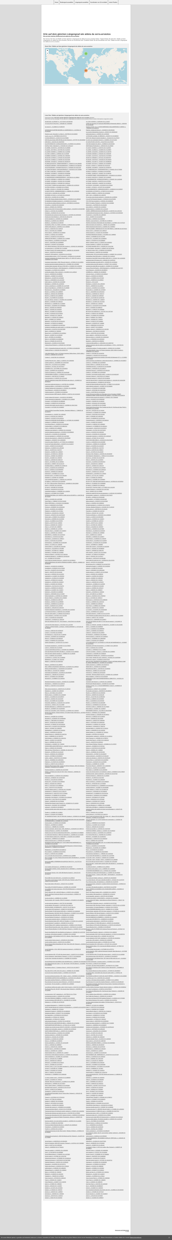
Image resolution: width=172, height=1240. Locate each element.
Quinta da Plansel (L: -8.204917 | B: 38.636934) (56, 830)
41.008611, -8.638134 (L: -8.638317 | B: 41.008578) (98, 173)
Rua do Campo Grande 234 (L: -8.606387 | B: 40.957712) (100, 936)
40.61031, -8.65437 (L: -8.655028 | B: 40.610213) (98, 165)
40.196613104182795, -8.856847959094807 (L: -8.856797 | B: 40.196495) (63, 163)
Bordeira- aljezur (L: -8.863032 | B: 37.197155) (97, 329)
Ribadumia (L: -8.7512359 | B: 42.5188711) (55, 849)
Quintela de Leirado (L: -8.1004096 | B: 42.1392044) (98, 832)
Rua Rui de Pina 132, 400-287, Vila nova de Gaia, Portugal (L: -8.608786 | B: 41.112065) (63, 989)
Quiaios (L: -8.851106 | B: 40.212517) (95, 826)
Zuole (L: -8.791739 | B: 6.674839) (94, 1195)
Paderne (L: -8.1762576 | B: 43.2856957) (55, 762)
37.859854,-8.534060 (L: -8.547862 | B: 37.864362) (57, 155)
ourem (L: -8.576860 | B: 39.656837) (54, 756)
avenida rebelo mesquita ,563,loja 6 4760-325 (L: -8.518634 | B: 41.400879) (63, 266)
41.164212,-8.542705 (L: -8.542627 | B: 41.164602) (98, 177)
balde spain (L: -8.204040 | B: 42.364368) (55, 282)
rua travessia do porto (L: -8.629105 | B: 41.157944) (57, 996)
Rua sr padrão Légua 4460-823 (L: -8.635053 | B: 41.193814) (101, 994)
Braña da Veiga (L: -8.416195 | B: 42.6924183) (97, 337)
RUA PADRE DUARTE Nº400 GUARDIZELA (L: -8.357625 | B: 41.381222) (63, 978)
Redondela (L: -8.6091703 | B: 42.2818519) (96, 838)
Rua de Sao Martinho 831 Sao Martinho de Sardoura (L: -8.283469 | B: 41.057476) (65, 932)
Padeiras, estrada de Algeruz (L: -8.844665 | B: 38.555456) (100, 130)
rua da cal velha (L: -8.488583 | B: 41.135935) (56, 898)
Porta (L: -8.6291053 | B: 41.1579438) (95, 799)
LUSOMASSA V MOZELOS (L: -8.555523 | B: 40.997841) (100, 655)
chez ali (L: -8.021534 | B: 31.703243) (95, 410)
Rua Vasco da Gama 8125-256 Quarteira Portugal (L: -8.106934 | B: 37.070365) (105, 998)
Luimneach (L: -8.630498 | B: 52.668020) (96, 653)
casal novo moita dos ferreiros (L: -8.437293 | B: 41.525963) (59, 384)
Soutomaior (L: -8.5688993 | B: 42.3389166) (55, 1074)
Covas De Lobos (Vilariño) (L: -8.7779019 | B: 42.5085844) (59, 442)
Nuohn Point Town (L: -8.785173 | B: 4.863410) (97, 740)
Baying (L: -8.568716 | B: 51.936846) (54, 295)
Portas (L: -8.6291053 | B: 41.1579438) (54, 801)
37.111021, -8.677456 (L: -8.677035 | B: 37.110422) (57, 149)
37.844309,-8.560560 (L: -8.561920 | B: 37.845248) (98, 153)
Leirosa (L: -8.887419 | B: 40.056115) (54, 630)
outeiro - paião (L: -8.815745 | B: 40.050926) (56, 758)
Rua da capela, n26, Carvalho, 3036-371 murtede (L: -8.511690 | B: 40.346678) (64, 900)
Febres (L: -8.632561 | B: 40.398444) (95, 503)
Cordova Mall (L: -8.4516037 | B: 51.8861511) (56, 426)
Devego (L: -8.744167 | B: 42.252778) (95, 457)
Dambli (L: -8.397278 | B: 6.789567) (94, 450)
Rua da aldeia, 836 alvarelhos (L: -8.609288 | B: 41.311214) (100, 894)
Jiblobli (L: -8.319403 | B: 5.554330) (53, 584)
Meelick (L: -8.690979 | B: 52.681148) (95, 694)
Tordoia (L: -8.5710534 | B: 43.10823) (54, 1103)
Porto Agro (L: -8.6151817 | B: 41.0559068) (55, 805)
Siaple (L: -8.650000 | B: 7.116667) (94, 1050)
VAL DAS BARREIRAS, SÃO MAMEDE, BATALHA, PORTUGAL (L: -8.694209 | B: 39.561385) (105, 1138)
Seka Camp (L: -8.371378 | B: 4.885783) (96, 1041)
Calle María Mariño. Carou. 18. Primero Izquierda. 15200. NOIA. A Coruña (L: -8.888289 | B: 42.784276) (104, 351)
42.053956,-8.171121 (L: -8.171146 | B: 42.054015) (57, 195)
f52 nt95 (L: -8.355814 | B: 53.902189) (95, 497)
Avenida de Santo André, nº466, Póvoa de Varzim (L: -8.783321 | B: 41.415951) (64, 262)
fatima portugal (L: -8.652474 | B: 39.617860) (97, 501)
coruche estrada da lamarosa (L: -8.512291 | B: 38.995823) (59, 432)
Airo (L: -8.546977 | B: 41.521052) (94, 216)
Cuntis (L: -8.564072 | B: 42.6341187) (54, 446)
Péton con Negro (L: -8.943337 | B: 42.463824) (97, 781)
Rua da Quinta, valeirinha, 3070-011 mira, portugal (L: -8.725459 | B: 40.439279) (105, 911)
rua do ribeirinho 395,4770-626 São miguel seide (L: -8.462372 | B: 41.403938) (105, 954)
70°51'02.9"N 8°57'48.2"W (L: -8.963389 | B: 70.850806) (58, 123)
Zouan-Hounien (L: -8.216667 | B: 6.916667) (97, 1193)
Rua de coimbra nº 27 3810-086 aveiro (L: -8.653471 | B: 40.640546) (102, 923)
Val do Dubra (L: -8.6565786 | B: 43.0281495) (56, 1141)
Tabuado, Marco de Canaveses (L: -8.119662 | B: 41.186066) (60, 1081)
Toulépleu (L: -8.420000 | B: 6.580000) (54, 1105)
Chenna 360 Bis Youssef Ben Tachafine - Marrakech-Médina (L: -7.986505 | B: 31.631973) (64, 411)
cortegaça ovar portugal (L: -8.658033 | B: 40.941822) (58, 430)
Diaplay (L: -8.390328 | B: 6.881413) (54, 459)
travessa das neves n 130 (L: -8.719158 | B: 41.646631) (99, 1113)
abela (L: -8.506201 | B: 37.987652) (53, 207)
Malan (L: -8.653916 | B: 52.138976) (54, 664)
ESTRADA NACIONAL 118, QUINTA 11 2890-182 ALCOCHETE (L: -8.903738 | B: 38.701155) (64, 496)
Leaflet (116, 83)
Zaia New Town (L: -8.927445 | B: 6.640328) (96, 1184)
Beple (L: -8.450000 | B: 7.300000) (94, 303)
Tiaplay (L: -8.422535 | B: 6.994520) (94, 1093)
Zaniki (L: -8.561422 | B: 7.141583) (53, 1186)
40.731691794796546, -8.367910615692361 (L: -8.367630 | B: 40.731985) (63, 169)
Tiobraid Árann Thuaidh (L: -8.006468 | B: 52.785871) (99, 1097)
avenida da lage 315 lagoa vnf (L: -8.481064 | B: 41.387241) (100, 260)
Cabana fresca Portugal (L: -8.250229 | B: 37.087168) (58, 345)
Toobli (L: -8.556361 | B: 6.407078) (94, 1101)
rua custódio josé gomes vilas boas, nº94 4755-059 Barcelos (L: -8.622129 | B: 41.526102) (64, 889)
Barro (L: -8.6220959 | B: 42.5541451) (95, 291)
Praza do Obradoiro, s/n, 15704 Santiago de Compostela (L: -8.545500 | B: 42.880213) (104, 820)
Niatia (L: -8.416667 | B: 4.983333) (53, 728)
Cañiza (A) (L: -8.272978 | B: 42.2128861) (55, 364)
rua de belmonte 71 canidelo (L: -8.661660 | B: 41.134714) (59, 923)
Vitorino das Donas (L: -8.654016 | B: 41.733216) (57, 1166)
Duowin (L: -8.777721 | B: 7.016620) (95, 475)
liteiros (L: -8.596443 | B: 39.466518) (54, 638)
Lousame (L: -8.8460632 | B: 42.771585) (96, 649)
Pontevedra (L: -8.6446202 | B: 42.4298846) (96, 795)
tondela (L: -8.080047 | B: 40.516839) (54, 1101)
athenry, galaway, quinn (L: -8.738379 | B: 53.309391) (99, 242)
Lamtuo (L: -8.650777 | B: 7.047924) (95, 617)
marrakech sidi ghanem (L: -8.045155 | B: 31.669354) (99, 681)
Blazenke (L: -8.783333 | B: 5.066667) (54, 317)
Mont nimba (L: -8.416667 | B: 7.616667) (96, 708)
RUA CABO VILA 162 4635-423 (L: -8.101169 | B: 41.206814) (60, 878)
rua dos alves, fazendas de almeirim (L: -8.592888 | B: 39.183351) (61, 958)
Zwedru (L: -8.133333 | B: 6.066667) (95, 1197)
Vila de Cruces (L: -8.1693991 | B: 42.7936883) (97, 1154)
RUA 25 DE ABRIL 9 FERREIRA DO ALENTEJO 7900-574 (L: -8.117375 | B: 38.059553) (63, 862)
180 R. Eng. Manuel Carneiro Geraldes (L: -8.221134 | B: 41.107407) (102, 138)
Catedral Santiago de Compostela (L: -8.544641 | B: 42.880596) (60, 388)
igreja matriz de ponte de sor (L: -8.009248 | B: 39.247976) (100, 560)
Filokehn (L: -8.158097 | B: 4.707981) (54, 511)
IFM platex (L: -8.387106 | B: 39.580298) (96, 558)
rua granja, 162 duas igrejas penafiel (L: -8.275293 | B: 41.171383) (102, 965)
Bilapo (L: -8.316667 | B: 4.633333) (53, 311)
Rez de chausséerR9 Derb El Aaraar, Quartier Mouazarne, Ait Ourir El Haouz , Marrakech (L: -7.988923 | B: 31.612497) (64, 846)
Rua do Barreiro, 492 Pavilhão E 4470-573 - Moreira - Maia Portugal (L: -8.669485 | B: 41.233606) (65, 937)
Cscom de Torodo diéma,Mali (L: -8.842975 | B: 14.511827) (59, 444)
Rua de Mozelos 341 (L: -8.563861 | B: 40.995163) (98, 927)
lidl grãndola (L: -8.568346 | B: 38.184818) (96, 634)
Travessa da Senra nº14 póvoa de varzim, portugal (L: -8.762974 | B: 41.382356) (64, 1111)
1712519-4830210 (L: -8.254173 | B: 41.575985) (57, 138)
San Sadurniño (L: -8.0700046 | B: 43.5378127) (56, 1015)
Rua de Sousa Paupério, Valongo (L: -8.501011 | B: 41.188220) (101, 932)
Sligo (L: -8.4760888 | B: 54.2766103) (95, 1062)
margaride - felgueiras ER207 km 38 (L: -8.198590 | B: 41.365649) (102, 674)
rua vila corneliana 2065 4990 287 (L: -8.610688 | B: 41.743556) (60, 1000)
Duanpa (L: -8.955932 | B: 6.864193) (54, 471)
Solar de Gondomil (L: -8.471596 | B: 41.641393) (98, 1066)
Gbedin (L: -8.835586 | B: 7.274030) (53, 528)
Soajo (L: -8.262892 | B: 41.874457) (53, 1064)
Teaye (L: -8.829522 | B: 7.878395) (94, 1089)
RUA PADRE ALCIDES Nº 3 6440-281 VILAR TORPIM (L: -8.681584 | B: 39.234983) (106, 976)
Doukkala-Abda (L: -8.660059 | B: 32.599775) (56, 465)
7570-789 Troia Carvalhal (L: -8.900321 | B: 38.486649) (99, 201)
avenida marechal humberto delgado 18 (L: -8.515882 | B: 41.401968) (62, 264)
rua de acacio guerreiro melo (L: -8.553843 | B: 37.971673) (59, 919)
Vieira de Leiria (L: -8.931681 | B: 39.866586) (97, 1150)
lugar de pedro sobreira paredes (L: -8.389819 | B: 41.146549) (60, 653)
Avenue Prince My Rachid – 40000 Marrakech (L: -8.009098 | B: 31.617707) (104, 268)
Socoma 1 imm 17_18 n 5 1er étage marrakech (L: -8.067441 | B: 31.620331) (63, 1066)
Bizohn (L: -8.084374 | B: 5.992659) (94, 313)
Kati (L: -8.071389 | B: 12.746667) (94, 594)
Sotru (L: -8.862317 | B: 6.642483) (53, 1072)
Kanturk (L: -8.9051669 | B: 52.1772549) (54, 594)
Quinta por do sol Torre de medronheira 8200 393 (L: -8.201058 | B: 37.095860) (64, 832)
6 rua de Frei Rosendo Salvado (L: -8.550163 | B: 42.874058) (101, 199)
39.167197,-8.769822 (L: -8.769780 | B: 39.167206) (57, 159)
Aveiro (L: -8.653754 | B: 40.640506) (54, 252)
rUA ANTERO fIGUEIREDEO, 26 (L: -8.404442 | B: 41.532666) (101, 870)
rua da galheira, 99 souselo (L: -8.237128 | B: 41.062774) (59, 905)
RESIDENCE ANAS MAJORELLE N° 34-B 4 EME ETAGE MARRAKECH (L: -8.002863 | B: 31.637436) (63, 843)
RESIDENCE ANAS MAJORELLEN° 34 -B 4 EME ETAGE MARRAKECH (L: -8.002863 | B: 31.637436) (104, 843)
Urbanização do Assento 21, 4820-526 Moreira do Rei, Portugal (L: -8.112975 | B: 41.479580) (64, 1136)
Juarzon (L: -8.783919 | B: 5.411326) (95, 586)
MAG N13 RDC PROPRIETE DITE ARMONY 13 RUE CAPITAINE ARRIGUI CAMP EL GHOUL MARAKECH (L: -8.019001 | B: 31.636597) (106, 662)
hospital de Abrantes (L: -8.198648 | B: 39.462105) (57, 556)
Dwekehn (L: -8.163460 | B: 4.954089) (54, 477)
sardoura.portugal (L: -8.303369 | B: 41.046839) (56, 1035)
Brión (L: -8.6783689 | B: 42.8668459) (54, 339)
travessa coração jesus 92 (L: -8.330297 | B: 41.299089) (99, 1107)
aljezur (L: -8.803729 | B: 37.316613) (54, 228)
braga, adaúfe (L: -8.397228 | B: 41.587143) (96, 335)
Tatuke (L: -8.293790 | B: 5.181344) (94, 1087)
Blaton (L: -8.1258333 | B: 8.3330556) (95, 315)
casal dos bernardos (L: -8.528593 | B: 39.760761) (98, 382)
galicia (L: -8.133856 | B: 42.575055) (54, 521)
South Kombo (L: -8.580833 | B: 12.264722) (96, 1072)
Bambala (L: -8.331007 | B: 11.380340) (95, 284)
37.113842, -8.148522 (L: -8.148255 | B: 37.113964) (98, 149)
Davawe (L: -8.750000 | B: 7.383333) (54, 454)
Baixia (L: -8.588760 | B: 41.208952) (95, 280)
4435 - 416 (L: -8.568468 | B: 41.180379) (96, 195)
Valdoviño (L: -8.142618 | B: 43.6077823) (96, 1141)
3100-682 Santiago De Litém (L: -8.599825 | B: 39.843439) (100, 144)
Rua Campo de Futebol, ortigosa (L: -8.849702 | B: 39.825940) (101, 878)
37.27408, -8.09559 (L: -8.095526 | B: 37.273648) (57, 153)
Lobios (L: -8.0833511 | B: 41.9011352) (54, 640)
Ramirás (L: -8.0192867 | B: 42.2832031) (96, 836)
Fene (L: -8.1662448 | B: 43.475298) (54, 505)
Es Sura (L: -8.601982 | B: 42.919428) (54, 487)
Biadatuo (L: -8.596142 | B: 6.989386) (95, 309)
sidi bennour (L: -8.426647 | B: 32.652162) (96, 1052)
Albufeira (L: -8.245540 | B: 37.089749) (54, 220)
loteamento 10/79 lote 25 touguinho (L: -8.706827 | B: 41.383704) (102, 645)
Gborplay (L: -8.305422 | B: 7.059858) (95, 532)
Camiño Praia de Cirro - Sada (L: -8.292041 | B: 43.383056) (59, 360)
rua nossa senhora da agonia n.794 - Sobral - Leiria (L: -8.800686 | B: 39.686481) (65, 976)
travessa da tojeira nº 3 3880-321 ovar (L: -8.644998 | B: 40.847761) (102, 1111)
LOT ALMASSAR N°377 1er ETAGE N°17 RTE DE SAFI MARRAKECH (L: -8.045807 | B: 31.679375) (106, 643)
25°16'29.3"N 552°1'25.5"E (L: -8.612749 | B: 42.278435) (100, 142)
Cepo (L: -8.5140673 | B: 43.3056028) (95, 399)
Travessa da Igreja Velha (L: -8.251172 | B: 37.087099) (58, 1109)
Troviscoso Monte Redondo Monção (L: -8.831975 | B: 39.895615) (61, 1125)
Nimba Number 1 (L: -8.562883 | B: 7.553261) (97, 732)
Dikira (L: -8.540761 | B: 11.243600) (94, 459)
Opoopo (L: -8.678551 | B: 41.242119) (54, 752)
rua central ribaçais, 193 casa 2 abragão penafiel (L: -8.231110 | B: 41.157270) (105, 880)
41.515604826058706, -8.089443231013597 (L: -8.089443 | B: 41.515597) (104, 189)
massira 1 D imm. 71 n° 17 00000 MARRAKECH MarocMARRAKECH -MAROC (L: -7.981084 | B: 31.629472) (106, 127)
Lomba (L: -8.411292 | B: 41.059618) (95, 640)
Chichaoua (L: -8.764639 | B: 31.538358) (96, 412)
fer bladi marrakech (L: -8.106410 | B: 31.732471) (98, 505)
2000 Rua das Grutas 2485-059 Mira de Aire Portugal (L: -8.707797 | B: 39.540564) (65, 140)
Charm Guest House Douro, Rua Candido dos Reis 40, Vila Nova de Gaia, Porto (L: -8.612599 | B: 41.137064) (106, 408)
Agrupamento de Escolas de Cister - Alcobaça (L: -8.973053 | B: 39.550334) (104, 213)
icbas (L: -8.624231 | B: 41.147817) (94, 556)
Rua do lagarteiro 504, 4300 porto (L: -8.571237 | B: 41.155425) (101, 944)
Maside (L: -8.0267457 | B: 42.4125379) (54, 685)
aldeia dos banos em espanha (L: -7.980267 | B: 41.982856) (100, 224)
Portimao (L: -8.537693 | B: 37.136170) (95, 801)
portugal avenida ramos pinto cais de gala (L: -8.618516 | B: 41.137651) (62, 809)
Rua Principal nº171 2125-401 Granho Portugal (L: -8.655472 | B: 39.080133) (105, 982)
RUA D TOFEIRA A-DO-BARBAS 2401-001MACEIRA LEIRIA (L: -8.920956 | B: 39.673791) (105, 889)
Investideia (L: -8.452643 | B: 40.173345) (55, 568)
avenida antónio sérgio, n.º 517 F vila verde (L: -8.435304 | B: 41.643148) (63, 256)
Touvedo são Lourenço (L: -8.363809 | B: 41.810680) (58, 1107)
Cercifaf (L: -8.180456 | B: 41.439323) (95, 401)
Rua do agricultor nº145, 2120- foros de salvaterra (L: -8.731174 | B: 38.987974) (105, 934)
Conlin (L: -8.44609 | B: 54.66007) (94, 422)
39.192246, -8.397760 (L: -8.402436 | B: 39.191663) (98, 159)
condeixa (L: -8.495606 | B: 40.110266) (54, 422)
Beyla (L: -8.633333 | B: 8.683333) (53, 307)
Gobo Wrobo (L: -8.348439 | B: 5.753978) (96, 538)
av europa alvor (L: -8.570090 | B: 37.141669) (56, 248)
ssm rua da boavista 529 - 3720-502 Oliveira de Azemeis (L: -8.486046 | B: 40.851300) (104, 1075)
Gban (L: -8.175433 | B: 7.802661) (94, 525)
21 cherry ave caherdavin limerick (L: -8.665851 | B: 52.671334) (101, 140)
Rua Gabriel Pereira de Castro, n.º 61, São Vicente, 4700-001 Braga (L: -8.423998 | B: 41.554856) (65, 964)
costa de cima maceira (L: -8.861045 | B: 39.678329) (57, 438)
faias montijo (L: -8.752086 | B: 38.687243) (96, 499)
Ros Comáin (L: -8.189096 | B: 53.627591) (55, 851)
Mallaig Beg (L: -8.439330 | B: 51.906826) (96, 666)
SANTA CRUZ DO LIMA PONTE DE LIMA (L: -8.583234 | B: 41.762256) (62, 1023)
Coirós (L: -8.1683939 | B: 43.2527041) (95, 418)
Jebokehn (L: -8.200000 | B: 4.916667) (54, 582)
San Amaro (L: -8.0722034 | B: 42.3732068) (96, 1013)
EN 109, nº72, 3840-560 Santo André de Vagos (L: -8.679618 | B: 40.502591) (104, 481)
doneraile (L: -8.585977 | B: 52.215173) (54, 463)
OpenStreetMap (123, 83)
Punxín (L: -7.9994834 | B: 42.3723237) (95, 822)
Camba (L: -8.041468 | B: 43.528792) (95, 353)
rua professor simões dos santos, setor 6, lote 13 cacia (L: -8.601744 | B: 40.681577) (65, 987)
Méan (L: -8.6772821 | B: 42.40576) (53, 693)
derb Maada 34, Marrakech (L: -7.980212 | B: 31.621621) (100, 455)
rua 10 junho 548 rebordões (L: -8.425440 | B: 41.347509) (100, 855)
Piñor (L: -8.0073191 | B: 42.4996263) (54, 785)
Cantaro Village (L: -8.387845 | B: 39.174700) (97, 364)
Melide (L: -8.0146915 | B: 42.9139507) (54, 696)
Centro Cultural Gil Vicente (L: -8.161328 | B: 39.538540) (58, 397)
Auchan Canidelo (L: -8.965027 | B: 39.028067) (97, 244)
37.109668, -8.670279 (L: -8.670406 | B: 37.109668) (57, 147)
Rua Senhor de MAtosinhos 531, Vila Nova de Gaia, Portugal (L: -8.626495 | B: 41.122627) (105, 991)
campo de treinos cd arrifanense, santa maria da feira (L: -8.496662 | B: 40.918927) (106, 360)
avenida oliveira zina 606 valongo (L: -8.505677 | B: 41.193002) (101, 264)
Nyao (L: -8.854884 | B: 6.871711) (53, 742)
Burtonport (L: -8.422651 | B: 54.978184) (55, 343)
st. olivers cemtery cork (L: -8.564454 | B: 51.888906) (58, 1077)
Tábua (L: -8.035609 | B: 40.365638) (95, 1079)
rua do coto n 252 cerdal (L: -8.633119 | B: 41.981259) (99, 940)
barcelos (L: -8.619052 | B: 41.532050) (95, 287)
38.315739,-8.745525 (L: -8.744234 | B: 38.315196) (57, 157)
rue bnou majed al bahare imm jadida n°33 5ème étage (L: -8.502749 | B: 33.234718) (104, 1003)
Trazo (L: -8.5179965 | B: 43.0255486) (95, 1121)
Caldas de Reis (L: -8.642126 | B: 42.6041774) (56, 350)
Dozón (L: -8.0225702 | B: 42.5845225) (54, 467)
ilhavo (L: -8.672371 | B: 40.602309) (94, 562)
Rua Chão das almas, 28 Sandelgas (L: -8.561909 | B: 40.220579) (102, 881)
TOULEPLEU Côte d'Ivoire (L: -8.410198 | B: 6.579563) (99, 1105)
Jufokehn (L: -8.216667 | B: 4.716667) (54, 590)
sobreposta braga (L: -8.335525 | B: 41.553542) (97, 134)
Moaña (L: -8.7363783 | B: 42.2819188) (95, 702)
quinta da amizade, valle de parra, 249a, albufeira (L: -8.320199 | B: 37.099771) (64, 828)
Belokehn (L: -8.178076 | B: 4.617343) (95, 301)
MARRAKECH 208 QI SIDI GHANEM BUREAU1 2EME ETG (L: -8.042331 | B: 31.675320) (105, 679)
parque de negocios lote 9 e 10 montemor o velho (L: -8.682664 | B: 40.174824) (105, 771)
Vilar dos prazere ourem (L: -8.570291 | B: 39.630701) (99, 1160)
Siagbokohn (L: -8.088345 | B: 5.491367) (96, 1048)
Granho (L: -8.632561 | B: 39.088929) (95, 548)
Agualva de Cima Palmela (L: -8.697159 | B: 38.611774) (58, 216)
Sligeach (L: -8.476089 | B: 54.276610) (54, 1062)
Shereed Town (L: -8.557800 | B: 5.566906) (55, 1048)
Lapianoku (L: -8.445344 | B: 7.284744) (54, 619)
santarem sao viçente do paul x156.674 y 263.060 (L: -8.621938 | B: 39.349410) (64, 1027)
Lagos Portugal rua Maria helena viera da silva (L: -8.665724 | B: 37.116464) (104, 615)
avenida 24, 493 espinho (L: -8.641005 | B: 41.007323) (58, 254)
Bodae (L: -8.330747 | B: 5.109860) (94, 321)
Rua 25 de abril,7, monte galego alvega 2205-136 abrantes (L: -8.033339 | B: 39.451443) (104, 864)
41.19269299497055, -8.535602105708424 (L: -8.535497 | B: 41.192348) (104, 179)
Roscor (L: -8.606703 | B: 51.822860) (54, 853)
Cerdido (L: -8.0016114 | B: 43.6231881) (96, 403)
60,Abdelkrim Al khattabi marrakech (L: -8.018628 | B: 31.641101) (61, 201)
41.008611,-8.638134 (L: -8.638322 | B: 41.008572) (57, 175)
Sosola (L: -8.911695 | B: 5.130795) (53, 1070)
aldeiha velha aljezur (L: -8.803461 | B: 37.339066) (57, 226)
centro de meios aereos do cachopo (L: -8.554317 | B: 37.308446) (102, 397)
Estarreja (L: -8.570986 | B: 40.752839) (54, 493)
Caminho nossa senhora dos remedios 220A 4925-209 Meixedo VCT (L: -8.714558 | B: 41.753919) (106, 358)
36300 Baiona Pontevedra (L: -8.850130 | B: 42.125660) (99, 145)
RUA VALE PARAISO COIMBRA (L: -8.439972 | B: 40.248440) (60, 998)
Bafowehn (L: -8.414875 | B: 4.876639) (54, 278)
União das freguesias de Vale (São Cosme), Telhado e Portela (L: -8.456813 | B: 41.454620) (64, 1131)
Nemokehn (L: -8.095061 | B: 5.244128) (95, 724)
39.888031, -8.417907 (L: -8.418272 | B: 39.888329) (98, 161)
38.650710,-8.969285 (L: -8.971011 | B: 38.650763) (98, 157)
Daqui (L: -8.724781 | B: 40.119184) (94, 452)
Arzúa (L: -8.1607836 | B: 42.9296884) (54, 242)
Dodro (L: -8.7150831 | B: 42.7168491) (54, 461)
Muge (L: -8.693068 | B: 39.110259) (94, 718)
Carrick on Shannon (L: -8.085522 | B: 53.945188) (57, 372)
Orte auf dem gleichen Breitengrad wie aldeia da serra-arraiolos (61, 36)
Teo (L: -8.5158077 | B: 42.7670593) (95, 1091)
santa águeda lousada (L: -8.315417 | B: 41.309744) (57, 1021)
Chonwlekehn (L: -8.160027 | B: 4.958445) (55, 414)
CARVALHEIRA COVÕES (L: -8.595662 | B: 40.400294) (58, 374)
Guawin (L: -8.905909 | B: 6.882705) (95, 550)
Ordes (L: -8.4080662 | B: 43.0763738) (95, 752)
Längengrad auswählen (81, 2)
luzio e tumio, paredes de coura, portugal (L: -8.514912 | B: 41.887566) (103, 657)
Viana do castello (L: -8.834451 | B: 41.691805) (56, 1150)
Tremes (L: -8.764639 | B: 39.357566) (54, 1123)
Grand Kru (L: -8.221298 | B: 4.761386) (54, 548)
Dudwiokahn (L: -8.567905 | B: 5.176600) (96, 473)
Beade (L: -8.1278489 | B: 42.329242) (54, 297)
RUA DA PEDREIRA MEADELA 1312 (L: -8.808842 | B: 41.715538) (102, 909)
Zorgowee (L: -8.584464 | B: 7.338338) (54, 1193)
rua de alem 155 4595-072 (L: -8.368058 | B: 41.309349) (100, 919)
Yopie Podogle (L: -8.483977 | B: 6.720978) (55, 1182)
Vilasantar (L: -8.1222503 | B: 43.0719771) (55, 1164)
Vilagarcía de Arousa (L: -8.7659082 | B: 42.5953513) (58, 1158)
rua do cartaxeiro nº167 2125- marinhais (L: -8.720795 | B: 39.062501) (103, 938)
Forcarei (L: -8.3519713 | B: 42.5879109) (55, 515)
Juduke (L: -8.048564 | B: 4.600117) (94, 588)
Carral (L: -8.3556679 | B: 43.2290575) (54, 370)
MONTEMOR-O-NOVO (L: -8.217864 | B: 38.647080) (99, 710)
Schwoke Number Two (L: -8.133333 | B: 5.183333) (98, 1039)
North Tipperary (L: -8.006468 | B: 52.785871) (97, 738)
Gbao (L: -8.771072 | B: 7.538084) (53, 526)
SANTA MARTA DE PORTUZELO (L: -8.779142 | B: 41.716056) (60, 1025)
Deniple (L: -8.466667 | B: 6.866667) (54, 455)
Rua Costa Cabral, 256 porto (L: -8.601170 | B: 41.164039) (59, 883)
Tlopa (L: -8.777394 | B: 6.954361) (53, 1099)
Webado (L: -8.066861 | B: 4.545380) (95, 1168)
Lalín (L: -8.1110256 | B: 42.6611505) (54, 617)
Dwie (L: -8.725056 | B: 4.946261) (94, 477)
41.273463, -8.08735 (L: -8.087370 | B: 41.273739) (98, 181)
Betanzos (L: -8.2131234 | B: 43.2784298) (96, 305)
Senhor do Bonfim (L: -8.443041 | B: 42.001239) (56, 1042)
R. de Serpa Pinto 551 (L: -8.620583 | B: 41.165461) (98, 834)
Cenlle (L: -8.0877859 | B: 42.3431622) (95, 392)
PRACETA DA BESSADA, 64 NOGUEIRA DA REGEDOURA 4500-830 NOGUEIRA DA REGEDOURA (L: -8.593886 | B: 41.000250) (65, 820)
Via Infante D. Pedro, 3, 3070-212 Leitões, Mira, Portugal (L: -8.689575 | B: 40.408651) (104, 1148)
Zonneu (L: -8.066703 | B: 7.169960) (54, 1191)
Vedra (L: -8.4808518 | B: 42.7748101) (54, 1147)
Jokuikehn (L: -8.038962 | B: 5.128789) (95, 584)
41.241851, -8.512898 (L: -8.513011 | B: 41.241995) (57, 181)
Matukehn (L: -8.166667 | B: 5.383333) (54, 691)
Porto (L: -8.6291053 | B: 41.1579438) (95, 803)
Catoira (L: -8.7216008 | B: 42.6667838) (95, 388)
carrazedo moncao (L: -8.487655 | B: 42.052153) (98, 370)
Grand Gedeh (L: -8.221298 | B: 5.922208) (55, 546)
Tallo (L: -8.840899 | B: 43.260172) (94, 1081)
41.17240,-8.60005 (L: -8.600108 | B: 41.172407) (98, 121)
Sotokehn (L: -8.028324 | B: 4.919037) (95, 1070)
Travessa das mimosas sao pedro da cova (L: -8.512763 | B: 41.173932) (62, 1113)
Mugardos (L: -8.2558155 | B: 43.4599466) (55, 718)
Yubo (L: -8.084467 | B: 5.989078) (94, 1182)
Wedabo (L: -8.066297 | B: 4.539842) (95, 1170)
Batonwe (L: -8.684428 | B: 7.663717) (95, 293)
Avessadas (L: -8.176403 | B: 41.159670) (55, 270)
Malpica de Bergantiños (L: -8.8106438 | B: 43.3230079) (58, 668)
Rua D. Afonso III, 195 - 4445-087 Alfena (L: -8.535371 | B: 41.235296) (62, 892)
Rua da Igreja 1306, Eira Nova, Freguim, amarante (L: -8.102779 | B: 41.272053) (105, 905)
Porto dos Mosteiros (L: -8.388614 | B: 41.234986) (98, 805)
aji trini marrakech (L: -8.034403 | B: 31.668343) (56, 218)
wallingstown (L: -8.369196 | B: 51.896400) (55, 1168)
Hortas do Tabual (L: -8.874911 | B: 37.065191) (56, 554)
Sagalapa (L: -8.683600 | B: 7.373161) (54, 1009)
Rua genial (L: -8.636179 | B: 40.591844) (96, 963)
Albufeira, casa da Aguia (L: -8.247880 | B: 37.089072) (99, 220)
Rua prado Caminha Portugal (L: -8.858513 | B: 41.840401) (59, 980)
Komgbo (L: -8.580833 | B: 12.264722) (54, 603)
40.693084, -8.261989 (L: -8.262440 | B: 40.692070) (98, 167)
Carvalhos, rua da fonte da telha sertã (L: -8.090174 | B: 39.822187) (102, 374)
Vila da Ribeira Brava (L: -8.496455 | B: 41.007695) (57, 1154)
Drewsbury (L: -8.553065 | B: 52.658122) (96, 469)
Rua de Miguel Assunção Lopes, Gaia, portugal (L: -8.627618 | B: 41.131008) (63, 927)
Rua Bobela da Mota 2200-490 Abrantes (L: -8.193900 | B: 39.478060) (103, 872)
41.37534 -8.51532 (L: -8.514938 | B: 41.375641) (57, 187)
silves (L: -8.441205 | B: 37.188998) (53, 1058)
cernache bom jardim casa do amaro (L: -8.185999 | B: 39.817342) (61, 405)
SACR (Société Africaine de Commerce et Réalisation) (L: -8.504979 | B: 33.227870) (65, 1007)
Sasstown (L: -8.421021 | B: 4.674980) (54, 1037)
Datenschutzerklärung (135, 1237)
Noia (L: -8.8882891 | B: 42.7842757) (54, 736)
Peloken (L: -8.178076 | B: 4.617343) (95, 777)
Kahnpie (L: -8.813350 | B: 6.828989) (54, 592)
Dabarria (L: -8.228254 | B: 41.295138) (54, 448)
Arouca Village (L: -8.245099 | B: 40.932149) (56, 240)
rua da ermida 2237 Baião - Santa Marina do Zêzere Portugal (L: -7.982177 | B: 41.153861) (105, 901)
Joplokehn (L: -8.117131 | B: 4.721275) (54, 586)
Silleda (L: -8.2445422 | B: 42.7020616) (95, 1056)
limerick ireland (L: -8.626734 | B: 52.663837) (97, 636)
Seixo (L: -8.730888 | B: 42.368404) (53, 1041)
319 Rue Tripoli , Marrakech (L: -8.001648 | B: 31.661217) (59, 145)
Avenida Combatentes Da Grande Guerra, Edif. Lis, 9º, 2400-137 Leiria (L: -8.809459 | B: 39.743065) (63, 259)
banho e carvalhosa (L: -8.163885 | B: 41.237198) (57, 286)
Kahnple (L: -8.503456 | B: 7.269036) (95, 592)
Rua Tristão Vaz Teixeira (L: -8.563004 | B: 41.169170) (99, 996)
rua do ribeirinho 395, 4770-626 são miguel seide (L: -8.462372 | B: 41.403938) (64, 954)
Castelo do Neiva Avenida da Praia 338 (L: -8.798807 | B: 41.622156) (103, 384)
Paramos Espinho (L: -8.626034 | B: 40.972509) (56, 769)
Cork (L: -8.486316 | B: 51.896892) (53, 428)
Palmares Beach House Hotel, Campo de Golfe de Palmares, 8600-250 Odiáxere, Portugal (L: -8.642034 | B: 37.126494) (65, 766)
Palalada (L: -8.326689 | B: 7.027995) (95, 764)
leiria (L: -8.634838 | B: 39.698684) (94, 626)
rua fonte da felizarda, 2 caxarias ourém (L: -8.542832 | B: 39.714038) (103, 961)
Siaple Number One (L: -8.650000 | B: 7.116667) (56, 1052)
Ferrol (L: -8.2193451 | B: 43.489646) (54, 509)
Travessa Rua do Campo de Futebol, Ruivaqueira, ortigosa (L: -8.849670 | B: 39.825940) (63, 1117)
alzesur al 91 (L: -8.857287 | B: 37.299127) (96, 230)
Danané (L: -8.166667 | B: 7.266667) (54, 452)
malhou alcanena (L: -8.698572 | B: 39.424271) (97, 664)
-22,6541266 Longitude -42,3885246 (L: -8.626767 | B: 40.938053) (102, 136)
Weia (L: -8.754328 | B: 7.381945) (53, 1172)
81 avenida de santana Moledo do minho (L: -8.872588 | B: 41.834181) (62, 203)
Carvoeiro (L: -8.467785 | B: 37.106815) (54, 376)
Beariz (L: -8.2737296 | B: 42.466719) (95, 297)
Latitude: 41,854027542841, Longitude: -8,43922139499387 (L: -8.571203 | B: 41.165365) (64, 627)
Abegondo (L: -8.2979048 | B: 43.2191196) (96, 205)
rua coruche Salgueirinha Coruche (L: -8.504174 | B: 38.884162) (101, 132)
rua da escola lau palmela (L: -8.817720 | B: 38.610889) (58, 903)
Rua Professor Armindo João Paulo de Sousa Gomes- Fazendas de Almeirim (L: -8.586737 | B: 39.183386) (105, 984)
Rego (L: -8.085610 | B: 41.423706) (94, 840)
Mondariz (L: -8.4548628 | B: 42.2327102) (96, 704)
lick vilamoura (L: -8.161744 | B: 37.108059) (55, 634)
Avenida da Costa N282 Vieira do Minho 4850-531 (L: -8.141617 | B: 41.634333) (105, 258)
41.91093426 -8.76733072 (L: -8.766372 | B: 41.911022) (100, 191)
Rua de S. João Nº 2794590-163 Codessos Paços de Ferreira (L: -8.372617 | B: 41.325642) (105, 929)
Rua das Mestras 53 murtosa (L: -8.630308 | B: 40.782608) (59, 917)
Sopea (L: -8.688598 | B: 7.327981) (94, 1068)
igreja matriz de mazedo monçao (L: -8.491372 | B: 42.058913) (60, 560)
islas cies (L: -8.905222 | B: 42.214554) (54, 574)
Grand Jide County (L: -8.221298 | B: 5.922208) (97, 546)
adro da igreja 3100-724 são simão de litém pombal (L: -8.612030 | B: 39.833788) (65, 209)
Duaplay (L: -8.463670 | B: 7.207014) (95, 471)
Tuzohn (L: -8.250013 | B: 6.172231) (54, 1129)
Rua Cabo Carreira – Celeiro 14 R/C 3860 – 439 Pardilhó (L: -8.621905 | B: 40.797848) (104, 875)
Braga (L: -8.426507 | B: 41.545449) (53, 335)
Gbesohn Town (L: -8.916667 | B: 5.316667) (55, 530)
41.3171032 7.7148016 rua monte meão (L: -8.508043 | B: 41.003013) (62, 185)
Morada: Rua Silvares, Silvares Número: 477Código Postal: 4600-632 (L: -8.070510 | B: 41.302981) (65, 713)
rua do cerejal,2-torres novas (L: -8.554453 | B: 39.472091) (59, 940)
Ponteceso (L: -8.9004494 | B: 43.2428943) (96, 791)
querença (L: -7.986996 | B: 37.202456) (54, 826)
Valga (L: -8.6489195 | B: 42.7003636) (95, 1143)
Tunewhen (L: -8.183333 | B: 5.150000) (54, 1127)
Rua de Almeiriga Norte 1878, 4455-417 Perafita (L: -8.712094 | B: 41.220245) (64, 921)
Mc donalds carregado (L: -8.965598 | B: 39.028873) (98, 691)
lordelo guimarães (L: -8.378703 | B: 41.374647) (56, 642)
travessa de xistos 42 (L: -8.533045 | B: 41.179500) (98, 1115)
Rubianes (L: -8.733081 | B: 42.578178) (54, 1002)
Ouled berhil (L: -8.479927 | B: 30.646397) (96, 754)
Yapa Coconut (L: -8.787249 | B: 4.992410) (55, 1178)
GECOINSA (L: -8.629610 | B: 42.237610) (55, 534)
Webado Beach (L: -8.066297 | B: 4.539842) (55, 1170)
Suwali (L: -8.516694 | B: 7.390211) (53, 1079)
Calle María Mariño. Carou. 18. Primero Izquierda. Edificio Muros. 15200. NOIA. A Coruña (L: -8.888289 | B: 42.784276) (64, 354)
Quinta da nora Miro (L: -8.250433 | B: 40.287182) (98, 828)
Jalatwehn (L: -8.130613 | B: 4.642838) (54, 578)
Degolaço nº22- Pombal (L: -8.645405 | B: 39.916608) (99, 454)
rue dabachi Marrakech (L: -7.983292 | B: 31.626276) (58, 1005)
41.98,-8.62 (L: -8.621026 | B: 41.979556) (55, 193)
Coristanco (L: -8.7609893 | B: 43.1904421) (96, 426)
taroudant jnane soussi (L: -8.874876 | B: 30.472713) (58, 1087)
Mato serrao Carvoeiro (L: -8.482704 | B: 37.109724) (57, 689)
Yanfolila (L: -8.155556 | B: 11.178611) (95, 1176)
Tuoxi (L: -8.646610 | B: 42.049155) (94, 1127)
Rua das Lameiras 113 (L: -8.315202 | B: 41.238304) (99, 915)
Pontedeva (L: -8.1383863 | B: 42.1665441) (55, 795)
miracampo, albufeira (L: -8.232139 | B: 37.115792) (57, 702)
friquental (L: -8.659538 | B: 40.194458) (54, 519)
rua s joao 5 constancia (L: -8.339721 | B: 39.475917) (99, 989)
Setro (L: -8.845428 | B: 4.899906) (53, 1044)
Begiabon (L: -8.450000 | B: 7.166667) (95, 299)
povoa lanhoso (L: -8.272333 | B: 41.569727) (97, 814)
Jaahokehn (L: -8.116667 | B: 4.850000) (54, 576)
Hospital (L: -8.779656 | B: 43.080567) (95, 554)
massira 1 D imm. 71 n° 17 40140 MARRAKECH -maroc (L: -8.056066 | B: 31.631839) (104, 686)
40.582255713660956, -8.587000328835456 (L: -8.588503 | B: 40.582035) (63, 165)
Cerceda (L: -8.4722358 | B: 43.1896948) (55, 401)
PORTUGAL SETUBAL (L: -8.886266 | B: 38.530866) (99, 807)
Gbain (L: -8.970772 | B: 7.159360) (94, 523)
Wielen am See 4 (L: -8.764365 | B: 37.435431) (97, 1172)
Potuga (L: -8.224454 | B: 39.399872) (54, 814)
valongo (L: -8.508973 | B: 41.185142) (95, 1145)
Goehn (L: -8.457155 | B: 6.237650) (53, 540)
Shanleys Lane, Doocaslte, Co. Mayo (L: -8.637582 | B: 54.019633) (61, 134)
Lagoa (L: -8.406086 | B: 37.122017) (95, 611)
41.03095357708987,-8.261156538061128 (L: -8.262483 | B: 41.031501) (104, 175)
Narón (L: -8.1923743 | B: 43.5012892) (54, 722)
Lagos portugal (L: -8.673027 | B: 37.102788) (56, 615)
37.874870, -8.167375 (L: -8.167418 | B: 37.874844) (98, 155)
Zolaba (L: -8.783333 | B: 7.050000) (53, 1190)
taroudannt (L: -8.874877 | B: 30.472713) (96, 1085)
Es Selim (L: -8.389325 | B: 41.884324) (95, 485)
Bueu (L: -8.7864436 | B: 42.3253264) (95, 339)
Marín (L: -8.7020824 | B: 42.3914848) (54, 676)
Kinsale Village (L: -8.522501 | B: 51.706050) (56, 597)
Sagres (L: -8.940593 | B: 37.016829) (95, 1009)
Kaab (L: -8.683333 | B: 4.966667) (94, 590)
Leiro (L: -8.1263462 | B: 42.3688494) (95, 628)
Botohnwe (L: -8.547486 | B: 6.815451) (95, 331)
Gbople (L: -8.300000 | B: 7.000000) (53, 532)
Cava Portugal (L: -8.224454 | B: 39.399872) (55, 390)
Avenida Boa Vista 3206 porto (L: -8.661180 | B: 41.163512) (100, 256)
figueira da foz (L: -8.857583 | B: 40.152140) (96, 509)
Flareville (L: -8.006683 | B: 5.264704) (95, 511)
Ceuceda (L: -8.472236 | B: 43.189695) (54, 407)
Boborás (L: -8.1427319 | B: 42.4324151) (55, 321)
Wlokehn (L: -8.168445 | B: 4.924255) (54, 1174)
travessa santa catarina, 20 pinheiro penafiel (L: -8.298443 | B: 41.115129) (104, 1119)
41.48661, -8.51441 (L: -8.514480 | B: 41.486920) (57, 189)
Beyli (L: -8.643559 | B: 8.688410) (94, 307)
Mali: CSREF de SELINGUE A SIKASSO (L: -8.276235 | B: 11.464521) (62, 666)
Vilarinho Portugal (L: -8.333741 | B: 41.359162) (56, 1162)
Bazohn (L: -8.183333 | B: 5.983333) (95, 295)
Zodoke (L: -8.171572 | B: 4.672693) (54, 1188)
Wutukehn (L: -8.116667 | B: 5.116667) (95, 1174)
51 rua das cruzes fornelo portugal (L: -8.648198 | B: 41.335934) (101, 197)
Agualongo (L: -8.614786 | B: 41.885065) (96, 215)
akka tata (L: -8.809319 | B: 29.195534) (95, 218)
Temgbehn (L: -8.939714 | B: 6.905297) (54, 1091)
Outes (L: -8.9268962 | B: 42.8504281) (54, 760)
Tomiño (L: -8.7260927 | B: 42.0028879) (95, 1099)
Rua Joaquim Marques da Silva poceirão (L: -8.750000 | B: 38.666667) (103, 970)
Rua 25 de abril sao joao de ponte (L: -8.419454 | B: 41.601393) (101, 861)
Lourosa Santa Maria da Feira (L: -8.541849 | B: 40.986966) (59, 649)
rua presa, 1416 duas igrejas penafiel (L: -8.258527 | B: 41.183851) (102, 980)
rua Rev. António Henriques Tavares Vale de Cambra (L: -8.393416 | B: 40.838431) (106, 987)
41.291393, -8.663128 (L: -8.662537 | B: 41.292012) (98, 183)
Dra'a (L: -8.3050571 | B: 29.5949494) (54, 469)
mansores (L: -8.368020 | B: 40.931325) (95, 672)
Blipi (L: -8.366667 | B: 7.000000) (53, 319)
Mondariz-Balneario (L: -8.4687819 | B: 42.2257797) (57, 706)
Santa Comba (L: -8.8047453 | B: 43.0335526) (97, 1021)
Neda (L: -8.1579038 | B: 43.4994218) (95, 722)
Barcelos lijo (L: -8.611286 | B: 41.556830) (55, 289)
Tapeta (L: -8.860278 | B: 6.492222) (94, 1083)
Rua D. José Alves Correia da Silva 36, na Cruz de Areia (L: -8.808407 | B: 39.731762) (63, 895)
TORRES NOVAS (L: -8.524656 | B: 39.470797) (97, 1103)
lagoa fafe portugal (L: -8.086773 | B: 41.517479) (98, 613)
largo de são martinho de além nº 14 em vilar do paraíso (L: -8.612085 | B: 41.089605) (104, 622)
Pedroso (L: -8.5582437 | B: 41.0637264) (55, 777)
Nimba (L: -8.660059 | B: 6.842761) (53, 732)
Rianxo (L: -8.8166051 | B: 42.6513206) (95, 845)
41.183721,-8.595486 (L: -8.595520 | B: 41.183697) (57, 179)
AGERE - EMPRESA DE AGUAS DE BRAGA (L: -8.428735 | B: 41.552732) (104, 211)
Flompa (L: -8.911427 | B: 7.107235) (94, 513)
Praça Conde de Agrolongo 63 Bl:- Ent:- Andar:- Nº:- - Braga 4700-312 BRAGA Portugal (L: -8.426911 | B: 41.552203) (105, 817)
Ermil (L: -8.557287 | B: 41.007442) (53, 485)
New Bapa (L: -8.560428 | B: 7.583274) (95, 726)
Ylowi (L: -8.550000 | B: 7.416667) (53, 1180)
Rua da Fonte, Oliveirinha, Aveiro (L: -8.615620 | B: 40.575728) (101, 903)
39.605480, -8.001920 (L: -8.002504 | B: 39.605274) (57, 161)
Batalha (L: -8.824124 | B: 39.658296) (54, 293)
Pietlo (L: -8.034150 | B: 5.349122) (53, 783)
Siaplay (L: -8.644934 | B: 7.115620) (53, 1050)
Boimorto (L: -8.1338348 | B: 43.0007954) (55, 325)
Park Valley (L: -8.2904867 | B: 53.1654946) (96, 769)
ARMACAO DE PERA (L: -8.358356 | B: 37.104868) (57, 238)
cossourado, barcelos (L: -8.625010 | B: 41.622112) (98, 436)
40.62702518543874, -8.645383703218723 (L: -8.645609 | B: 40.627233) (63, 167)
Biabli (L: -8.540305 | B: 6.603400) (53, 309)
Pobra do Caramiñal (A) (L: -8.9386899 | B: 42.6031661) (99, 785)
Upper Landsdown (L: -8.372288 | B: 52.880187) (98, 1131)
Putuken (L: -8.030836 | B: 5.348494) (54, 824)
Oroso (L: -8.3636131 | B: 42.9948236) (54, 754)
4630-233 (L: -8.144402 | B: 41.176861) (54, 197)
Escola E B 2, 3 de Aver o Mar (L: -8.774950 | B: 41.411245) (100, 487)
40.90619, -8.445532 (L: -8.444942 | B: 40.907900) (98, 171)
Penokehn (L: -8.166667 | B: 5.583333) (95, 779)
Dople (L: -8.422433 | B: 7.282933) (94, 463)
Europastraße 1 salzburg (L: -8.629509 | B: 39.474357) (99, 495)
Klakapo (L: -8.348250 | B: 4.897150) (54, 599)
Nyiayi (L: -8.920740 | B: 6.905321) (94, 742)
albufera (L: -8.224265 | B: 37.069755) (54, 222)
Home (56, 2)
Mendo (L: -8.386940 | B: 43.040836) (95, 698)
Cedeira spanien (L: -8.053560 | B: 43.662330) (56, 392)
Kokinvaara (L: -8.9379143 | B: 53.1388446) (96, 599)
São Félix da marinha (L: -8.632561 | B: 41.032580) (57, 1033)
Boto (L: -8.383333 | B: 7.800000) (53, 331)
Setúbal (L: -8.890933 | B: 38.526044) (95, 1044)
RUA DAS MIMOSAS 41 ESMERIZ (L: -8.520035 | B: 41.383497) (101, 917)
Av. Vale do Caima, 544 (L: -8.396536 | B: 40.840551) (99, 250)
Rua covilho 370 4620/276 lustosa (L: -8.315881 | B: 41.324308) (60, 887)
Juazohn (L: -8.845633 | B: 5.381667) (54, 588)
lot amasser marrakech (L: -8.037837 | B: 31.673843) (58, 645)
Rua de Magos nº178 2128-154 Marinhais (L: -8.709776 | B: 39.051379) (103, 925)
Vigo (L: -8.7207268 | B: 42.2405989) (54, 1152)
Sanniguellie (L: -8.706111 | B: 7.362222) (55, 1019)
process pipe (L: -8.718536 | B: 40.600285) (55, 822)
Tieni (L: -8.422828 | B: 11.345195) (94, 1095)
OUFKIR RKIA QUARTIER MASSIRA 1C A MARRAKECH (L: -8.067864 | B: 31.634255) (63, 130)
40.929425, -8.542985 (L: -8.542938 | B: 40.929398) (57, 173)
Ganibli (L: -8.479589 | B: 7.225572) (94, 521)
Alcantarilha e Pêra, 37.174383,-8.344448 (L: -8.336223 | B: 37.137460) (62, 224)
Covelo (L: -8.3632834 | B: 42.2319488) (95, 442)
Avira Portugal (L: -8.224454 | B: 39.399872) (96, 270)
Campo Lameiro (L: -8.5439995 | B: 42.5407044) (57, 362)
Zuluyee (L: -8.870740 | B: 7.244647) (54, 1195)
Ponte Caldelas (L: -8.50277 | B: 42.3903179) (97, 789)
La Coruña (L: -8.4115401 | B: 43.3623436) (96, 609)
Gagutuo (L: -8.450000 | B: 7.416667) (95, 519)
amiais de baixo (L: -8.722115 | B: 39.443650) (97, 232)
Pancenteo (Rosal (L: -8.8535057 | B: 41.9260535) (98, 765)
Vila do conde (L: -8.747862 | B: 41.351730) (55, 1156)
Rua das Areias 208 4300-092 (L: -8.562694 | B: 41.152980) (59, 915)
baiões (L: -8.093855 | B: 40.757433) (95, 278)
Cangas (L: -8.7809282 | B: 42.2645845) (96, 362)
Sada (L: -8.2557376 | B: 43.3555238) (95, 1007)
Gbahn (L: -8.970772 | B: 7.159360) (53, 523)
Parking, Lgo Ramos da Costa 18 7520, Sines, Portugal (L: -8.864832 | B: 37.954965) (62, 772)
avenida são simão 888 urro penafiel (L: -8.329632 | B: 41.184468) (102, 266)
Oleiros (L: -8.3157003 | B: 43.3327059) (95, 748)
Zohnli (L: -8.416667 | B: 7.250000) (94, 1188)
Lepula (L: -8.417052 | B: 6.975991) (53, 632)
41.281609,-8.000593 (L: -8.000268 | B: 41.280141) (57, 183)
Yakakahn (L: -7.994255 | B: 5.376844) (54, 1176)
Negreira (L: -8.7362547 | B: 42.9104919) (55, 724)
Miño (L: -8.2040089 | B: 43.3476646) (95, 700)
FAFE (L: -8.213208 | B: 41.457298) (53, 499)
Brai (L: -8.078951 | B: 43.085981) (53, 337)
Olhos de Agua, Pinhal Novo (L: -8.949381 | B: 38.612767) (59, 750)
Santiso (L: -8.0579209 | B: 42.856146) (95, 1029)
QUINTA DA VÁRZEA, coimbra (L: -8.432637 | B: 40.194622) (100, 830)
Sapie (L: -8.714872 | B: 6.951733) (94, 1033)
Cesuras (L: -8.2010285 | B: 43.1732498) (96, 405)
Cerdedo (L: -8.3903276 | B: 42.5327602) (55, 403)
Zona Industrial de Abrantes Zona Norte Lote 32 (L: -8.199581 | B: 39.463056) (105, 1190)
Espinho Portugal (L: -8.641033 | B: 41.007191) (97, 489)
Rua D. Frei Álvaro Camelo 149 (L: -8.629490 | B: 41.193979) (101, 892)
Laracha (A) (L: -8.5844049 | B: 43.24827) (96, 619)
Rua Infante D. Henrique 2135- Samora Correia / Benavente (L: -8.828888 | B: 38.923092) (105, 968)
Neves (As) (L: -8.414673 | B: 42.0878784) (55, 726)
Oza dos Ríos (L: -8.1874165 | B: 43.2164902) (97, 760)
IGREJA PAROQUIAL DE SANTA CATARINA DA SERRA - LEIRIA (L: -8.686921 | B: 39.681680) (65, 563)
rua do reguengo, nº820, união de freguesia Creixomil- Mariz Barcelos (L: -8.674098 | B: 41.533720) (106, 952)
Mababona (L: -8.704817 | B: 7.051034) (54, 659)
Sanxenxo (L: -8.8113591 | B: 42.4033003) (96, 1031)
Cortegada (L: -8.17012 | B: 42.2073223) (96, 430)
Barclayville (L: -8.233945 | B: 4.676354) (96, 289)
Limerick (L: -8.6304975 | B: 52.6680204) (55, 636)
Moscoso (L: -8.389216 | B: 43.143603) (95, 716)
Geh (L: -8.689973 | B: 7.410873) (94, 534)
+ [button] (47, 50)
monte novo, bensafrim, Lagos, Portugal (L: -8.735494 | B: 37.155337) (62, 710)
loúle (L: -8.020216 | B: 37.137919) (94, 647)
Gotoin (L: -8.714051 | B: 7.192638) (53, 544)
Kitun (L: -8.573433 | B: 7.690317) (94, 597)
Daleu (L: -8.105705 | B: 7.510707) (53, 450)
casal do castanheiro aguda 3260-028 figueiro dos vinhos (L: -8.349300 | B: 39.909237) (63, 381)
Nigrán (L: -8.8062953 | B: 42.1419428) (95, 730)
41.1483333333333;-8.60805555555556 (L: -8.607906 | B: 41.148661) (62, 177)
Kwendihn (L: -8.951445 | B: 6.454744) (54, 607)
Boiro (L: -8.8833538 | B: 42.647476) (95, 325)
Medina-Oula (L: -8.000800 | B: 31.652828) (55, 694)
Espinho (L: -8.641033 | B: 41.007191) (54, 489)
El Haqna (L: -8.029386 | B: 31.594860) (95, 479)
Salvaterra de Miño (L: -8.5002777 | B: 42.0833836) (57, 1013)
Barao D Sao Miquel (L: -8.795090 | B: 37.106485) (57, 287)
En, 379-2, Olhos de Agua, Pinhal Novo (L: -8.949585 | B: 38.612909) (61, 483)
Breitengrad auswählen (66, 2)
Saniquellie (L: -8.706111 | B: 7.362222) (54, 1017)
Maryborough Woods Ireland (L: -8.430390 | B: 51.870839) (100, 683)
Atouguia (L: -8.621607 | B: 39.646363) (54, 244)
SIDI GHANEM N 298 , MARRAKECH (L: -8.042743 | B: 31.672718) (102, 1054)
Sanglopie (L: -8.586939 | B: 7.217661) (95, 1015)
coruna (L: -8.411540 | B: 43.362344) (95, 432)
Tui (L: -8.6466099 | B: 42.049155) (94, 1125)
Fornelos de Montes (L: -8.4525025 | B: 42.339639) (98, 515)
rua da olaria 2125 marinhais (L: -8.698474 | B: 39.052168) (59, 909)
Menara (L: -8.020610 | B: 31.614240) (54, 698)
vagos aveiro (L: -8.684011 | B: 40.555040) (96, 1136)
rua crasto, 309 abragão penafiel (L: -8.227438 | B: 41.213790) (101, 887)
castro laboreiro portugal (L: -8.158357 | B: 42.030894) (99, 386)
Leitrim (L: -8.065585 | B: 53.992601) (95, 630)
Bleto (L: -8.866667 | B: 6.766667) (94, 317)
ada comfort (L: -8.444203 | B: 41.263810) (96, 207)
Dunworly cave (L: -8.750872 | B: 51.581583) (56, 475)
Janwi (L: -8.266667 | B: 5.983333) (94, 578)
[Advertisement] (86, 18)
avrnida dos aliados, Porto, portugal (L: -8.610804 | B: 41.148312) (61, 272)
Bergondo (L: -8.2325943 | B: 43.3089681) (55, 305)
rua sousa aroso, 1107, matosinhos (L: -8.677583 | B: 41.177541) (61, 994)
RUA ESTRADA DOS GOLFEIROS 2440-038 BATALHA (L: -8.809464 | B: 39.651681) (65, 961)
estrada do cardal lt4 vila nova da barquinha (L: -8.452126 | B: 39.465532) (104, 493)
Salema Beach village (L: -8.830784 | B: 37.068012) (98, 1011)
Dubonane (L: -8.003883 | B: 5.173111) (54, 473)
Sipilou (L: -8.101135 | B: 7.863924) (94, 1060)
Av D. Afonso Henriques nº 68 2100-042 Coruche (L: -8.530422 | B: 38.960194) (64, 246)
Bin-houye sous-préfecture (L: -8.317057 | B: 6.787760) (99, 311)
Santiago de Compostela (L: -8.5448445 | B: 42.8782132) (100, 1027)
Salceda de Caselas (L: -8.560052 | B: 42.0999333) (57, 1011)
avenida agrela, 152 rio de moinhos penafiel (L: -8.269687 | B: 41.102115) (104, 254)
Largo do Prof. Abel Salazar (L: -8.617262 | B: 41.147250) (59, 624)
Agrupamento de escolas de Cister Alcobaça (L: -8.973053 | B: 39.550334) (63, 215)
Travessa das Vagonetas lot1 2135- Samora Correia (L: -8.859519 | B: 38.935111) (65, 1115)
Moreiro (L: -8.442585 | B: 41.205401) (54, 716)
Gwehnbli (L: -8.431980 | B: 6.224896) (54, 552)
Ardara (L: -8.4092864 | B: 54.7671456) (95, 236)
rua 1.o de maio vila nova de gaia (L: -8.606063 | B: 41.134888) (60, 855)
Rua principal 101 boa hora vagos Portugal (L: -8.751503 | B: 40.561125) (62, 982)
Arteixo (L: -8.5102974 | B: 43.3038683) (95, 240)
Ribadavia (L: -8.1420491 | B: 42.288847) (96, 847)
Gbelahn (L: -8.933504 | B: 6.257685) (95, 528)
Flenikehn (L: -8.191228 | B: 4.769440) (54, 513)
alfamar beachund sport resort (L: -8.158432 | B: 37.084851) (100, 226)
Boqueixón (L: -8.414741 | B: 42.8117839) (55, 329)
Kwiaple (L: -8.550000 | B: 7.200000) (95, 607)
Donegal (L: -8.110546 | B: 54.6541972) (95, 461)
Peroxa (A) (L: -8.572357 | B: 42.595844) (55, 781)
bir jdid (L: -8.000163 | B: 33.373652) (54, 313)
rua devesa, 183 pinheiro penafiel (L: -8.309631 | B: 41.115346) (60, 934)
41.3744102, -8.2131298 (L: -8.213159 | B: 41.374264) (99, 185)
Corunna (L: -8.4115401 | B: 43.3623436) (96, 434)
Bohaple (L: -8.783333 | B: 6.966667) (54, 323)
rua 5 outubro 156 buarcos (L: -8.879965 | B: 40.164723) (58, 866)
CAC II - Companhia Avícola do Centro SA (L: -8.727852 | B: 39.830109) (62, 348)
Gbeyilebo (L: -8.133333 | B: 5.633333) (95, 530)
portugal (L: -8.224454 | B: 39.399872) (54, 807)
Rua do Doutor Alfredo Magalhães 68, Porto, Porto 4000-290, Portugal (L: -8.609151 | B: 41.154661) (65, 944)
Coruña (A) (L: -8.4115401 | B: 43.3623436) (55, 434)
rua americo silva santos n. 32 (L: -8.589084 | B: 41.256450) (100, 868)
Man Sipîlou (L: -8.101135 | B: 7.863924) (55, 670)
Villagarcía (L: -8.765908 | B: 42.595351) (96, 1164)
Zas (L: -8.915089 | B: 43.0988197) (94, 1186)
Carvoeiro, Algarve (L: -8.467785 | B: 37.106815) (98, 376)
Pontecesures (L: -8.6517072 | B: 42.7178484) (56, 793)
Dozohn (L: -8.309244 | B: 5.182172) (95, 465)
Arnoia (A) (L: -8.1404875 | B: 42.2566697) (96, 238)
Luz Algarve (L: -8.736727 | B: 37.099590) (55, 657)
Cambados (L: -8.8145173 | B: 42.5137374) (96, 355)
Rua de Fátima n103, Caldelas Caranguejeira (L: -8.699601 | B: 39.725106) (63, 925)
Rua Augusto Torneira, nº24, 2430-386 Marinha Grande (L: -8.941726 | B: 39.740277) (62, 873)
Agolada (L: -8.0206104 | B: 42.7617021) (55, 213)
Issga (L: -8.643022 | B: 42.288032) (94, 574)
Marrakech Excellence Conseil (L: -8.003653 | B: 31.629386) (59, 681)
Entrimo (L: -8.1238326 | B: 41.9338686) (96, 483)
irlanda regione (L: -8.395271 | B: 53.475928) (97, 572)
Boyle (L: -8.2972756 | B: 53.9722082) (95, 333)
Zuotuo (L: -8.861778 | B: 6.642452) (53, 1197)
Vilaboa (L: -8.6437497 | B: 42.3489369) (96, 1156)
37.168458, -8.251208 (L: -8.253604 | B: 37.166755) (98, 151)
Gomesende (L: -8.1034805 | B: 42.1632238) (56, 542)
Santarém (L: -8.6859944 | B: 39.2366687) (96, 1025)
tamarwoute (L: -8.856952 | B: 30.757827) (55, 1083)
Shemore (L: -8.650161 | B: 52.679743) (95, 1046)
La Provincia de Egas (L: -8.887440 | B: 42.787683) (57, 611)
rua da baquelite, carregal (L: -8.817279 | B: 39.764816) (99, 896)
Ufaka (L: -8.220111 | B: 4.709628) (94, 1129)
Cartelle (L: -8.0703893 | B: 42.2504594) (96, 372)
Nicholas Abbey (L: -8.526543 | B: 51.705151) (97, 728)
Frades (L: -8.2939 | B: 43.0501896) (94, 517)
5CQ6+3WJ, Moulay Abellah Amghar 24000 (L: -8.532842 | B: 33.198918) (63, 199)
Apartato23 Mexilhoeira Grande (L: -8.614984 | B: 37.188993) (101, 234)
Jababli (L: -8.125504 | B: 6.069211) (94, 576)
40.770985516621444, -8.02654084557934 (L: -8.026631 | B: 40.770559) (104, 169)
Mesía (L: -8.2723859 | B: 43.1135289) (54, 700)
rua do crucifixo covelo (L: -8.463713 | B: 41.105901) (57, 942)
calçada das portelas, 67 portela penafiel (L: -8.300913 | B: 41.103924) (103, 348)
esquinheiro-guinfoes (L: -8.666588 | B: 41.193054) (57, 491)
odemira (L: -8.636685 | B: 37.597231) (95, 746)
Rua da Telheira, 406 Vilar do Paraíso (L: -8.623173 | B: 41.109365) (102, 913)
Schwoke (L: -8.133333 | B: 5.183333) (54, 1039)
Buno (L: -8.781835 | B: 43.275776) (53, 341)
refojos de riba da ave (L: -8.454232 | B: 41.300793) (57, 840)
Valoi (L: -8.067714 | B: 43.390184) (53, 1145)
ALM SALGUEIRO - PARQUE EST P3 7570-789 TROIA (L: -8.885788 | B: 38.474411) (106, 228)
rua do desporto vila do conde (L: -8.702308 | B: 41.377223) (100, 942)
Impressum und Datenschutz (122, 1230)
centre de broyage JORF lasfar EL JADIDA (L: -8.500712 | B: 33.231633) (62, 394)
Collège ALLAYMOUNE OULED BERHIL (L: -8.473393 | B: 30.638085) (62, 420)
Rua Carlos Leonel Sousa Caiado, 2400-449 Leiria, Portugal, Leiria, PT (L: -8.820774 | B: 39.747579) (63, 880)
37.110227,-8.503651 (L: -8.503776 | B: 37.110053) (98, 147)
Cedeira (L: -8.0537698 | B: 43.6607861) (96, 390)
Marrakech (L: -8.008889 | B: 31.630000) (55, 678)
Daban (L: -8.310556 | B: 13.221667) (95, 446)
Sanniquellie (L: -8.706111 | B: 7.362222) (96, 1019)
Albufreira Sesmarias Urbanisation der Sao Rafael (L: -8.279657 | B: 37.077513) (105, 222)
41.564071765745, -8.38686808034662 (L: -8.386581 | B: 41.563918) (62, 191)
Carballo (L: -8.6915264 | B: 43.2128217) (96, 368)
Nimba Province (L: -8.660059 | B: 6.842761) (56, 734)
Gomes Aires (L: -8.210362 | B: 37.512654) (96, 540)
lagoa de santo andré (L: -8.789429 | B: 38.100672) (57, 613)
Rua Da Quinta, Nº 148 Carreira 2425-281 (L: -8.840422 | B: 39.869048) (62, 911)
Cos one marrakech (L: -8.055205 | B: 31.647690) (57, 436)
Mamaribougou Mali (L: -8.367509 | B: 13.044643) (98, 668)
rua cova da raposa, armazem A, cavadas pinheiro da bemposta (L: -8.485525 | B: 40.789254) (106, 884)
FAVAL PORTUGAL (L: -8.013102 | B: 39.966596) (57, 503)
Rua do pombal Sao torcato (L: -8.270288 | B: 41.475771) (100, 949)
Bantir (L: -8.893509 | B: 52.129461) (94, 286)
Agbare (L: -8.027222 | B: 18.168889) (54, 211)
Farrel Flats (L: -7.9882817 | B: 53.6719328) (55, 501)
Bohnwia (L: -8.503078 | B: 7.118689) (95, 323)
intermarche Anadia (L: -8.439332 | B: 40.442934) (98, 566)
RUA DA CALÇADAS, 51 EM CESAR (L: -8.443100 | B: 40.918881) (102, 898)
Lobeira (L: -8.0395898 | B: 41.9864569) (96, 638)
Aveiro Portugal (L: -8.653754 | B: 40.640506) (97, 252)
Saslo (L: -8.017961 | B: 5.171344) (94, 1035)
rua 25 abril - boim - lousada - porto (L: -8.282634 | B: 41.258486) (102, 859)
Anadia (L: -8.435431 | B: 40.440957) (54, 234)
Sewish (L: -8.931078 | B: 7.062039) (53, 1046)
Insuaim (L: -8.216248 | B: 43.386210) (54, 566)
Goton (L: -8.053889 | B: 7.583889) (94, 544)
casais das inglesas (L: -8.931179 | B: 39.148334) (98, 378)
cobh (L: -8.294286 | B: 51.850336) (94, 416)
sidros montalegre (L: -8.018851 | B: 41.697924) (56, 1056)
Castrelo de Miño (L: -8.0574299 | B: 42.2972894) (57, 386)
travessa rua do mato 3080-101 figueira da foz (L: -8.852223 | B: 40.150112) (104, 1117)
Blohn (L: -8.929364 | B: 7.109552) (94, 319)
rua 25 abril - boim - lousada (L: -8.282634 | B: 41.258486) (100, 857)
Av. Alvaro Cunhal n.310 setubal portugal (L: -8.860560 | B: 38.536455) (62, 250)
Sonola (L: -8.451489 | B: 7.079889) (53, 1068)
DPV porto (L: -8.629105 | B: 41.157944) (96, 467)
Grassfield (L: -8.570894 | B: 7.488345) (54, 550)
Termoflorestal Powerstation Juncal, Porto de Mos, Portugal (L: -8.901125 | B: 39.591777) (63, 1094)
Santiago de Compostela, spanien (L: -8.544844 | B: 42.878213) (60, 1029)
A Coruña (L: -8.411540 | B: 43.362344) (54, 205)
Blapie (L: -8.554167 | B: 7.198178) (53, 315)
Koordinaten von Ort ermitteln (98, 2)
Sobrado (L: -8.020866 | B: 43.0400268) (95, 1064)
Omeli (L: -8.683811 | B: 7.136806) (94, 750)
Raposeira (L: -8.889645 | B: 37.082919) (55, 838)
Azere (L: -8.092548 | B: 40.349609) (53, 274)
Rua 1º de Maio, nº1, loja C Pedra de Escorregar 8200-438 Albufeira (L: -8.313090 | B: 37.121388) (65, 858)
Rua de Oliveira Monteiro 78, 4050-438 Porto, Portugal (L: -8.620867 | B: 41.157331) (65, 929)
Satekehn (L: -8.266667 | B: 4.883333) (95, 1037)
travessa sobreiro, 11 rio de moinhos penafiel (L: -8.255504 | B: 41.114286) (63, 1121)
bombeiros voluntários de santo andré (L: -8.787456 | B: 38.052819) (61, 327)
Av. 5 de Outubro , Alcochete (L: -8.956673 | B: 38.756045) (100, 248)
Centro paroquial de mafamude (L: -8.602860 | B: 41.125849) (60, 399)
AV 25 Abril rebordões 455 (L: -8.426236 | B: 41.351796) (99, 246)
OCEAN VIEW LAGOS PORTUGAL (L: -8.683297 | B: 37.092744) (60, 746)
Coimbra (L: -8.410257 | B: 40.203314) (54, 418)
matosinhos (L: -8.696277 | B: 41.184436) (96, 689)
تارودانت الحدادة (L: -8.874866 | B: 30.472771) (56, 136)
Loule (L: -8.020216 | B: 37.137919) (53, 647)
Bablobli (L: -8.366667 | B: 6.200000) (54, 276)
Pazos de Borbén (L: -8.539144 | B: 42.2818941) (57, 775)
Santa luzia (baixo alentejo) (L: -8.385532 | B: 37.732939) (100, 1023)
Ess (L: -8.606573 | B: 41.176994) (94, 491)
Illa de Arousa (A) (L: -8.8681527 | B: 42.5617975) (98, 564)
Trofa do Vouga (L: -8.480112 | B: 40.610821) (97, 1123)
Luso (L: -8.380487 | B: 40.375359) (53, 655)
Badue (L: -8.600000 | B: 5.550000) (94, 276)
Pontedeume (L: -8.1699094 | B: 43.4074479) (97, 793)
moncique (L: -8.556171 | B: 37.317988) (54, 704)
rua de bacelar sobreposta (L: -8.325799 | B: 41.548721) (99, 921)
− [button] (47, 53)
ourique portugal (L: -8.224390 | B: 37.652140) (97, 756)
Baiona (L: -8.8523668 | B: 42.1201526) (54, 280)
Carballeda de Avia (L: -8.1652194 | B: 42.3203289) (98, 366)
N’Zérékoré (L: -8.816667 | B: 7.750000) (54, 744)
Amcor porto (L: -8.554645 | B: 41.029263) (55, 232)
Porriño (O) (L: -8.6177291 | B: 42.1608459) (55, 799)
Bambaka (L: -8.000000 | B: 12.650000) (54, 284)
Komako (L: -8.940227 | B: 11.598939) (54, 601)
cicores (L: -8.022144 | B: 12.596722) (54, 416)
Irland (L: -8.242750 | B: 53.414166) (53, 572)
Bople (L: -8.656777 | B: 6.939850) (94, 327)
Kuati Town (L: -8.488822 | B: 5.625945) (95, 605)
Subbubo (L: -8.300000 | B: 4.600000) (95, 1077)
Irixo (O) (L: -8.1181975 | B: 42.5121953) (54, 570)
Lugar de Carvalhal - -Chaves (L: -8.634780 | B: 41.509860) (100, 651)
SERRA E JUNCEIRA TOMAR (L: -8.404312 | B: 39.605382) (100, 1042)
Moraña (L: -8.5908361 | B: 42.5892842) (96, 712)
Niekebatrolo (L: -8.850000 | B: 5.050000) (55, 730)
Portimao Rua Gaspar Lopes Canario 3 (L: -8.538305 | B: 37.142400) (61, 803)
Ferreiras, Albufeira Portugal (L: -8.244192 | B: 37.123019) (100, 507)
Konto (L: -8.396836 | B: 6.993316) (94, 603)
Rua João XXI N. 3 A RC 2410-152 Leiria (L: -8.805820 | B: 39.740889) (62, 970)
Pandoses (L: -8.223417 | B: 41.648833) (95, 767)
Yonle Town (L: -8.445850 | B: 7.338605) (96, 1180)
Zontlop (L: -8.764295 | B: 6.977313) (95, 1191)
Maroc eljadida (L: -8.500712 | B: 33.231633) (97, 676)
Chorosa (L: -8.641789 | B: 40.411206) (95, 414)
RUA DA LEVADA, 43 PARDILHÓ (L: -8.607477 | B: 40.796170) (60, 907)
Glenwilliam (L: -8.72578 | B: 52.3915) (54, 536)
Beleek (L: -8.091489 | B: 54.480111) (54, 301)
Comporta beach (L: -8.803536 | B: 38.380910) (97, 420)
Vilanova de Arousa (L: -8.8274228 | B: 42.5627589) (57, 1160)
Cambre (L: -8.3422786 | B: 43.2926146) (55, 357)
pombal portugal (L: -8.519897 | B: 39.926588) (97, 787)
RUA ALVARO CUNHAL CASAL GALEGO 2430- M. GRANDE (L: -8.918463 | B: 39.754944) (64, 869)
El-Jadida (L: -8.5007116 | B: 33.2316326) (55, 481)
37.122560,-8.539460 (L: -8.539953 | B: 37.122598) (57, 151)
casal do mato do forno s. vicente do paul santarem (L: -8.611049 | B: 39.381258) (105, 380)
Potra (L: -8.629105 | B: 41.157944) (94, 812)
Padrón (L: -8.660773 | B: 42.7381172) (54, 764)
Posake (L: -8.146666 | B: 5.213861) (54, 812)
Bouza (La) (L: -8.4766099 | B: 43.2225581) (55, 333)
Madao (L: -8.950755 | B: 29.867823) (54, 661)
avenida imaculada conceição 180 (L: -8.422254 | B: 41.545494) (101, 262)
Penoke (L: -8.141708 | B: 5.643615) (54, 779)
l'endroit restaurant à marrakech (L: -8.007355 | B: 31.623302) (60, 609)
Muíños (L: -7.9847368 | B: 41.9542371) (54, 720)
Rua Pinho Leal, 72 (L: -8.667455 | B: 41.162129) (98, 978)
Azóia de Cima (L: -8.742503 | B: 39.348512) (97, 274)
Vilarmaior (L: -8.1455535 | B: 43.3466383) (96, 1162)
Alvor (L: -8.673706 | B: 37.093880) (53, 230)
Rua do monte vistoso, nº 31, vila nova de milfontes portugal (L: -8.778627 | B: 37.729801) (105, 946)
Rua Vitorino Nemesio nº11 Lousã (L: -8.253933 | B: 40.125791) (101, 1000)
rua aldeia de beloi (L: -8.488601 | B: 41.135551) (98, 866)
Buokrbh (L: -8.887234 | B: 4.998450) (95, 341)
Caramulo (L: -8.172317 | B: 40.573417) (54, 366)
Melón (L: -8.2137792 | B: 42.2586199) (95, 696)
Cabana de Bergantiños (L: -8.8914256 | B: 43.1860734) (99, 343)
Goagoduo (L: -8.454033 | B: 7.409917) (54, 538)
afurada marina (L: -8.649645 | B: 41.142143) (97, 209)
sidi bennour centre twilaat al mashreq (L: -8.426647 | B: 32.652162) (61, 1054)
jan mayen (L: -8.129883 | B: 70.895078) (55, 126)
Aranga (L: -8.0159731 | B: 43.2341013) (54, 236)
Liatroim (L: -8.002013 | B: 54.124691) (95, 632)
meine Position (113, 2)
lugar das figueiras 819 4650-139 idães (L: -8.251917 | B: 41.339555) (62, 651)
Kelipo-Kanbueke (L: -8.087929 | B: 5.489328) (56, 596)
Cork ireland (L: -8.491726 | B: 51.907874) (96, 428)
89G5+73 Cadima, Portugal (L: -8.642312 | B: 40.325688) (100, 203)
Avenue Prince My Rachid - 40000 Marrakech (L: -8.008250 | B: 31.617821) (63, 268)
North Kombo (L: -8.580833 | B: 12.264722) (55, 738)
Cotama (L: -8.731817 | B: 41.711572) (95, 438)
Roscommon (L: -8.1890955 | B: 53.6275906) (97, 851)
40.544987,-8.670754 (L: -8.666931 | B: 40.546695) (98, 163)
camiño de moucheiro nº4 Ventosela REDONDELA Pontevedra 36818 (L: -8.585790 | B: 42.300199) (106, 124)
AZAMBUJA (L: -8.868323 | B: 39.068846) (96, 272)
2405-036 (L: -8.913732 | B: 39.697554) (54, 142)
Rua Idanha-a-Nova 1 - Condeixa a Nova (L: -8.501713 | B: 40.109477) (62, 967)
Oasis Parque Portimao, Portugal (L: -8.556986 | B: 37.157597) (101, 744)
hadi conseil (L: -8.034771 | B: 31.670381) (96, 552)
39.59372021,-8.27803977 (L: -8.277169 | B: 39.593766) (59, 121)
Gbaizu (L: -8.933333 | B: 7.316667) (53, 525)
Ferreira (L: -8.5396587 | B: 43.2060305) (55, 507)
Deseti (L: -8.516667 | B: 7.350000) (53, 457)
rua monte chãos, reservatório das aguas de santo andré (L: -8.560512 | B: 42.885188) (104, 973)
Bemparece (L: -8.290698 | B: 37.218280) (55, 303)
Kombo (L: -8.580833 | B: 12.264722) (95, 601)
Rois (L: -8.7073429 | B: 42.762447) (94, 849)
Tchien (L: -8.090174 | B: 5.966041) (53, 1089)
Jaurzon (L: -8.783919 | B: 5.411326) (54, 580)
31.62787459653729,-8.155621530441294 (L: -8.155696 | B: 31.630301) (63, 144)
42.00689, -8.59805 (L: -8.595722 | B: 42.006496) (98, 193)
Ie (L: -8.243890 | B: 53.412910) (52, 558)
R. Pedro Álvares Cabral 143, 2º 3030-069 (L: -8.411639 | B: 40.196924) (62, 836)
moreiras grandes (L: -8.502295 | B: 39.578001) (97, 714)
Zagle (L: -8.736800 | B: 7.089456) (53, 1184)
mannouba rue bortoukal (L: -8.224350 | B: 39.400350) (58, 672)
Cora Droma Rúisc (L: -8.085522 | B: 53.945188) (57, 424)
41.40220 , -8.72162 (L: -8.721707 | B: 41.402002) (98, 187)
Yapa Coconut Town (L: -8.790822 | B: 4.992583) (98, 1178)
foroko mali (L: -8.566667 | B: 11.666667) (55, 517)
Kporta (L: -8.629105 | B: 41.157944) (54, 605)
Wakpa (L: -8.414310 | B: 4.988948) (94, 1166)
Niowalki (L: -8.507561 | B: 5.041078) (95, 734)
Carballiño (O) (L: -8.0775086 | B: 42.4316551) (56, 368)
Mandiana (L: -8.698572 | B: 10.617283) (95, 670)
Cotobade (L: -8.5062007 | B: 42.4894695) (55, 440)
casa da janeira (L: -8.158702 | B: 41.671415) (56, 378)
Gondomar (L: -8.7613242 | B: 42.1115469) (96, 542)
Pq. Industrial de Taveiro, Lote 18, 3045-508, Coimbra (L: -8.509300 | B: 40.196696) (65, 816)
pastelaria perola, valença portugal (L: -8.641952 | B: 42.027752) (101, 773)
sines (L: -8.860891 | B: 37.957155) (94, 1058)
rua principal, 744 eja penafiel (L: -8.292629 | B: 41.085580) (59, 984)
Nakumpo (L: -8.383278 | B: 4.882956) (95, 720)
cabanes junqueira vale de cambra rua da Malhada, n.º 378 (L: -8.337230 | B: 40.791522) (104, 345)
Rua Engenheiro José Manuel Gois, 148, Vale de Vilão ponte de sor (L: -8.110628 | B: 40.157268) (106, 959)
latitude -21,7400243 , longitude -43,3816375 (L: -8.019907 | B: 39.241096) (104, 624)
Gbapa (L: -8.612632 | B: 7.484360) (94, 526)
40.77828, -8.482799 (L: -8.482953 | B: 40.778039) (57, 171)
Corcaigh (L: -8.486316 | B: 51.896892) (95, 424)
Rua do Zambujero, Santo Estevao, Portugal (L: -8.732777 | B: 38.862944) (63, 956)
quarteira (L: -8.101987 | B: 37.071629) (95, 824)
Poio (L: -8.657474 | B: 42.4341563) (53, 787)
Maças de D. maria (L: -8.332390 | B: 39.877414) (98, 659)
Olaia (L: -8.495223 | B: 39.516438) (53, 748)
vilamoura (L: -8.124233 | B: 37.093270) (95, 1158)
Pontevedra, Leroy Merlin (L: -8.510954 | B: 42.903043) (58, 797)
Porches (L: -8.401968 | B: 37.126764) (95, 797)
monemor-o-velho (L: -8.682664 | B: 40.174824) (97, 706)
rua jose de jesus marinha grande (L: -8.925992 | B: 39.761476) (60, 972)
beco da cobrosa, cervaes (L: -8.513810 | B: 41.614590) (58, 299)
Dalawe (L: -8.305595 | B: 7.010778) (95, 448)
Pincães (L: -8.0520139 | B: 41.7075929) (96, 783)
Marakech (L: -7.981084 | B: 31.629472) (54, 674)
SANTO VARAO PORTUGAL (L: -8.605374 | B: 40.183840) (59, 1031)
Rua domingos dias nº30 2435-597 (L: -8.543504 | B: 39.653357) (102, 956)
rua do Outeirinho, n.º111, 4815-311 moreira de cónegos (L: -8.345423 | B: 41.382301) (63, 950)
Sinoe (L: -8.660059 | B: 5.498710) (53, 1060)
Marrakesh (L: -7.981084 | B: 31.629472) (55, 683)
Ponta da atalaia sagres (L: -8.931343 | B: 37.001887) (58, 789)
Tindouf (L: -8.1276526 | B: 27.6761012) (54, 1097)
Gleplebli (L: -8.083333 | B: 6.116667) (95, 536)
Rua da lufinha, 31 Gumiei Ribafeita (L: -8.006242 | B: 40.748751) (102, 907)
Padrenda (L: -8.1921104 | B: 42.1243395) (96, 762)
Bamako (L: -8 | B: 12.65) (92, 282)
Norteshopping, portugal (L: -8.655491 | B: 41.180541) (99, 736)
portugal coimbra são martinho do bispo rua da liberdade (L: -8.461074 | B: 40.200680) (104, 810)
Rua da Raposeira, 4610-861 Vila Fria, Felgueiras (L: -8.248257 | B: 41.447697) (64, 913)
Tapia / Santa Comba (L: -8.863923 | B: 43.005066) (57, 1085)
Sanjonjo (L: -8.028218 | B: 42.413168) (95, 1017)
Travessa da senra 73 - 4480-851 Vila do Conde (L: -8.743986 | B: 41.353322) (105, 1109)
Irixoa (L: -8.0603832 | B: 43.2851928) (95, 570)
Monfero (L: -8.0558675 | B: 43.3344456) (55, 708)
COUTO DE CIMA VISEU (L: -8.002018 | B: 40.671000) (99, 440)
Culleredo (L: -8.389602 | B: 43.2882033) (96, 444)
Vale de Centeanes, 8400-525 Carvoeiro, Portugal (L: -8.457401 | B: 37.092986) (64, 1143)
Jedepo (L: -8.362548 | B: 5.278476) (95, 582)
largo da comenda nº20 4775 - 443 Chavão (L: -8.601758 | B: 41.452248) (63, 621)
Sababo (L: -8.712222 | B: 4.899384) (95, 1005)
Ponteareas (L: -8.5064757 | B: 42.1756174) (55, 791)
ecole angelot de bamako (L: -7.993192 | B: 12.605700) (58, 479)
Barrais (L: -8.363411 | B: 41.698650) (54, 291)
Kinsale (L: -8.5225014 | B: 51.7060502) (95, 596)
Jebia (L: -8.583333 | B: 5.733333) (94, 580)
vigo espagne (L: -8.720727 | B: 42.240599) (96, 1152)
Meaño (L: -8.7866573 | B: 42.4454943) (95, 693)
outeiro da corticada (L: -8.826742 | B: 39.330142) (98, 758)
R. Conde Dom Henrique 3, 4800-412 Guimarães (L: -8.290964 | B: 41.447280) (64, 834)
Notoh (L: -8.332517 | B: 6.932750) (53, 740)
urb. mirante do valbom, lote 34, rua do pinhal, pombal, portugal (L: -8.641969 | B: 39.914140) (105, 1133)
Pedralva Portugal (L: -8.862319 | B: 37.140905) (97, 775)
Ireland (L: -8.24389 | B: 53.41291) (94, 568)
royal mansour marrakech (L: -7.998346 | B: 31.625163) (99, 853)
